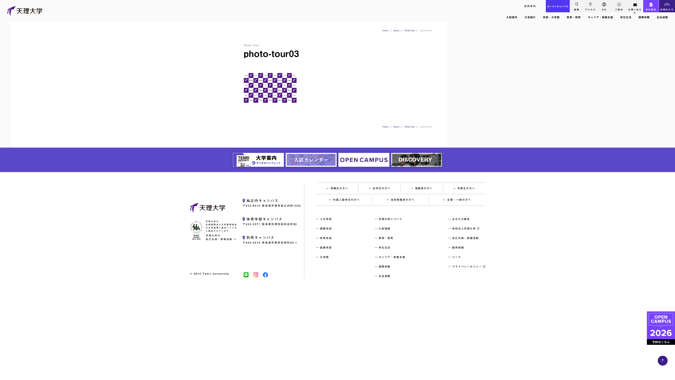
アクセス (590, 9)
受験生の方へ (667, 10)
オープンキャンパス (557, 6)
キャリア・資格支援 (600, 17)
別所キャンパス (260, 237)
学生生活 (625, 17)
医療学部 (326, 247)
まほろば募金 (461, 219)
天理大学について (390, 219)
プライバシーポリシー (467, 266)
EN (604, 9)
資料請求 (651, 9)
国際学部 (326, 228)
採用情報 (458, 247)
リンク (456, 257)
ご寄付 (619, 9)
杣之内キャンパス (262, 200)
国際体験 (644, 17)
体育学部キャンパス (264, 219)
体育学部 (326, 238)
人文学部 (326, 219)
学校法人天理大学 (464, 228)
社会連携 (662, 17)
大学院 (324, 257)
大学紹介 (530, 17)
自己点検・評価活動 (465, 238)
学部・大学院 (551, 17)
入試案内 (512, 17)
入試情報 (385, 228)
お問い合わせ (635, 10)
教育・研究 (574, 17)
